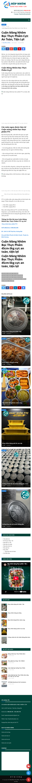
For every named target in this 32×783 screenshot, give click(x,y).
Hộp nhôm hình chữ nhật (10, 551)
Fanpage (3, 748)
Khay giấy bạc (6, 547)
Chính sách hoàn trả (5, 735)
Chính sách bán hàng (5, 732)
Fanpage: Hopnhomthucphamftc (22, 14)
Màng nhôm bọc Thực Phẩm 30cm (16, 654)
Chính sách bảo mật (5, 739)
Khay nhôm (5, 549)
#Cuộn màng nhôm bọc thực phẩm (10, 273)
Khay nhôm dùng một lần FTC (11, 722)
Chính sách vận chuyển (6, 742)
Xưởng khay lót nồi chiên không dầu (13, 524)
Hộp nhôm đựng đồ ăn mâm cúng (12, 403)
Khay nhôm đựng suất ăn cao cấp (12, 443)
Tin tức (4, 24)
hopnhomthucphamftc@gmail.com (12, 715)
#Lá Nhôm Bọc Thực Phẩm (8, 280)
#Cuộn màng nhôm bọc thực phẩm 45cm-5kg (12, 277)
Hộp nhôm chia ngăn (7, 544)
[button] (2, 20)
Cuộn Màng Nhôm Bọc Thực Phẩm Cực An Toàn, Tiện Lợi (14, 36)
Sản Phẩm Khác (6, 553)
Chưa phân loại (6, 539)
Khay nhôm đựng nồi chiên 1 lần (12, 331)
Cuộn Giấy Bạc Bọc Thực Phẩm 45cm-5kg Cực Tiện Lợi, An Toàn (18, 675)
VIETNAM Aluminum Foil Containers (17, 682)
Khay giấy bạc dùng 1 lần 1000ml (16, 661)
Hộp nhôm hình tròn (7, 546)
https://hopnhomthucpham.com (11, 718)
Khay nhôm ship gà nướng (10, 362)
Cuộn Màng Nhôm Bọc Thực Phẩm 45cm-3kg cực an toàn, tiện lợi (13, 246)
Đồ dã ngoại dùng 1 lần (8, 540)
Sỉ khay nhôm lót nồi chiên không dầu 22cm (15, 484)
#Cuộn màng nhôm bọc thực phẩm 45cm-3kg (12, 275)
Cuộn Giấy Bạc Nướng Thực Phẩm (16, 668)
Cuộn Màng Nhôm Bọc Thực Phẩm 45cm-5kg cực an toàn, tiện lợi (13, 261)
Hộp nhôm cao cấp (7, 542)
